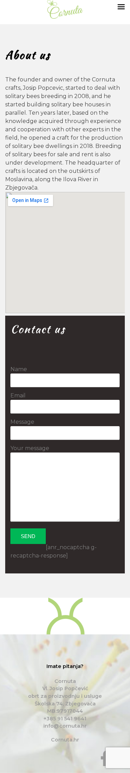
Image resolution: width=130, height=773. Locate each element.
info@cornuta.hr (65, 726)
